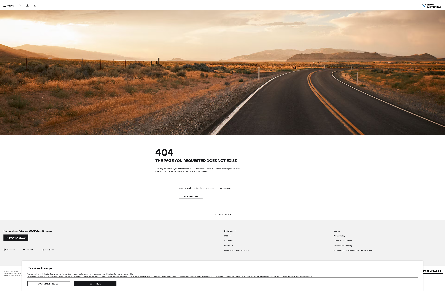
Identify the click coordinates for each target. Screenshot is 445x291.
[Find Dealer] (27, 5)
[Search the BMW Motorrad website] (20, 5)
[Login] (34, 5)
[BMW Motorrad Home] (432, 6)
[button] (8, 5)
